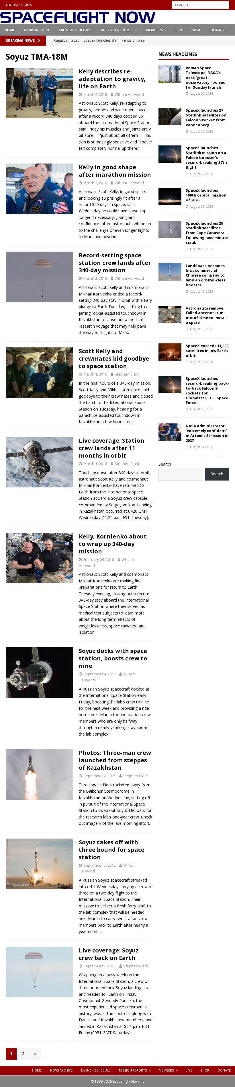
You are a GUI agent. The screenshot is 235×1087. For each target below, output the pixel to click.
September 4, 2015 (99, 673)
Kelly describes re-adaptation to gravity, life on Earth (112, 78)
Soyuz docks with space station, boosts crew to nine (113, 658)
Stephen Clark (127, 374)
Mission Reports (117, 30)
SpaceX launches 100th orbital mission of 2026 (206, 195)
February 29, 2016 (98, 559)
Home (9, 30)
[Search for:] (200, 4)
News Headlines (177, 54)
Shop (196, 30)
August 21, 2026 (201, 206)
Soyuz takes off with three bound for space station (111, 849)
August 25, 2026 (201, 131)
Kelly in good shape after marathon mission (115, 170)
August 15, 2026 (201, 409)
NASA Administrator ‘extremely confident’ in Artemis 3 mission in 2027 (207, 433)
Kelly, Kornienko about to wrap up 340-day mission (113, 543)
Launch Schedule (75, 30)
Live (179, 30)
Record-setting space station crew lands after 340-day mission (115, 262)
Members (154, 30)
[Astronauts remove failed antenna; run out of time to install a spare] (169, 314)
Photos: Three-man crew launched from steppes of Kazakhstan (115, 760)
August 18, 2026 (201, 329)
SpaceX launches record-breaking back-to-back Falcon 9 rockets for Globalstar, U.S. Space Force (207, 390)
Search (164, 464)
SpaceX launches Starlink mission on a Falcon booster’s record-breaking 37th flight (206, 157)
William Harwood (129, 94)
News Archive (37, 30)
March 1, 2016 (95, 374)
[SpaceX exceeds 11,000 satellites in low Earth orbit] (169, 352)
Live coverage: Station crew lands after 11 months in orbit (111, 448)
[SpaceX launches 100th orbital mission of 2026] (169, 196)
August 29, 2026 (201, 93)
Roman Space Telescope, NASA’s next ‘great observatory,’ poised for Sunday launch (206, 77)
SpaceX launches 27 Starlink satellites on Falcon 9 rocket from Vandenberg (206, 117)
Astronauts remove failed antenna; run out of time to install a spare (206, 315)
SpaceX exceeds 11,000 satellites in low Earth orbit (207, 350)
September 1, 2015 (99, 966)
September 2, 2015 (99, 775)
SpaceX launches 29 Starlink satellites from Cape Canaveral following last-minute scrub (207, 233)
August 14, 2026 (201, 447)
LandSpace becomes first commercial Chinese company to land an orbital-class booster (205, 275)
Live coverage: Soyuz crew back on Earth (109, 954)
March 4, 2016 (95, 94)
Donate (217, 30)
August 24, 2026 (201, 174)
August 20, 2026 (201, 249)
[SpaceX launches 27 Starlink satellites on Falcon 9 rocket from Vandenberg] (169, 116)
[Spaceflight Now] (78, 21)
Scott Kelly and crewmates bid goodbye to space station (114, 358)
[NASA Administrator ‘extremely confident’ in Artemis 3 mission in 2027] (169, 432)
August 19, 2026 (201, 291)
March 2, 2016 (95, 182)
